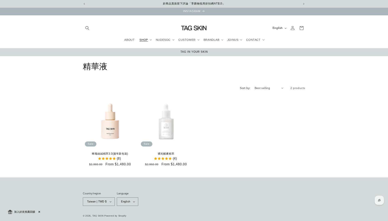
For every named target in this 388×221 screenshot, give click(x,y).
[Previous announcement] (84, 4)
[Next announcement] (303, 4)
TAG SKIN (98, 216)
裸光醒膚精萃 (166, 153)
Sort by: (245, 88)
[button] (87, 28)
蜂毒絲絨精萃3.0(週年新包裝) (110, 153)
